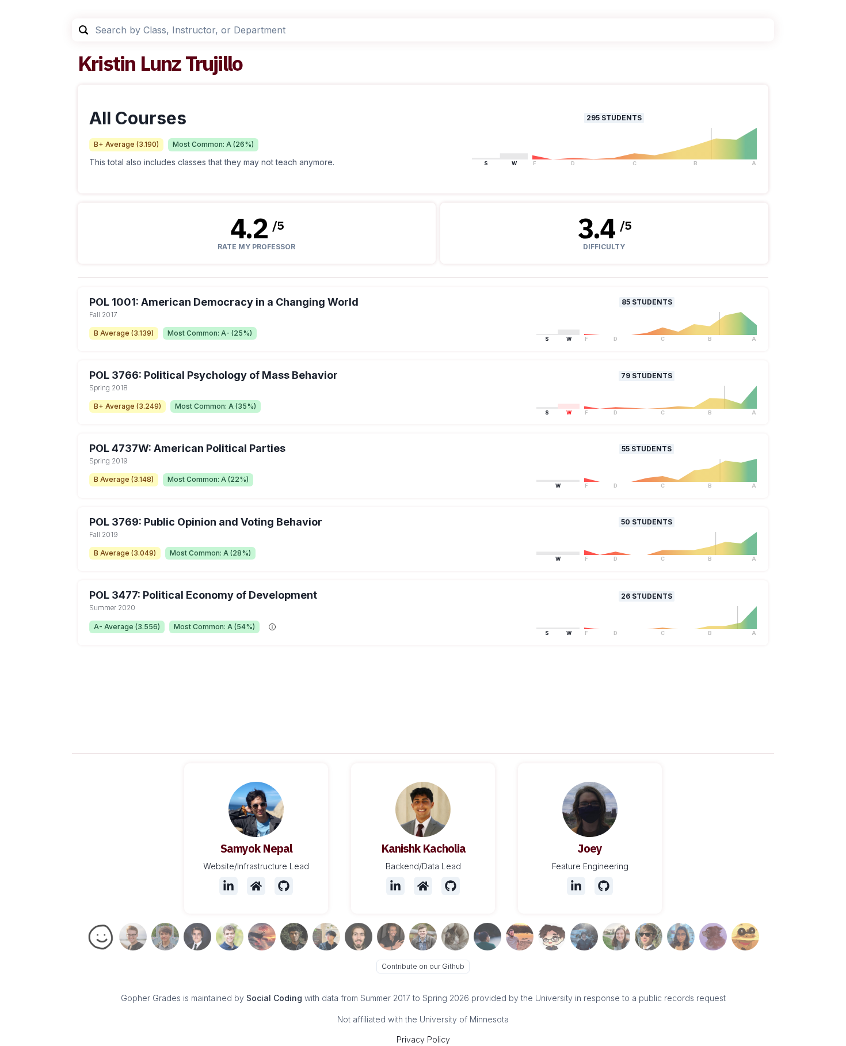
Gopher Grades (151, 998)
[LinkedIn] (228, 886)
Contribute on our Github (423, 966)
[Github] (284, 886)
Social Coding (274, 998)
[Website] (256, 886)
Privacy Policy (423, 1039)
